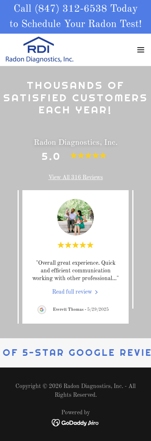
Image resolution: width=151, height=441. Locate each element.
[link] (39, 50)
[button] (140, 49)
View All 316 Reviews (75, 178)
